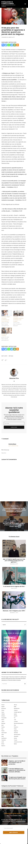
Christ (2, 710)
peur (2, 728)
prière (15, 728)
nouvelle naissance (18, 723)
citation (16, 710)
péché (2, 730)
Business (3, 708)
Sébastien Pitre (14, 378)
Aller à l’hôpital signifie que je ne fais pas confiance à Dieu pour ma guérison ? (14, 560)
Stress (15, 738)
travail (15, 740)
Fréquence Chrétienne (7, 2)
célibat (3, 714)
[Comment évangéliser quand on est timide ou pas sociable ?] (18, 313)
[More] (17, 45)
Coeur (2, 712)
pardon (3, 727)
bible (15, 706)
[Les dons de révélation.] (6, 330)
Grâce (2, 719)
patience (16, 727)
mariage (3, 723)
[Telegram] (11, 45)
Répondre (3, 453)
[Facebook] (3, 45)
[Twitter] (6, 45)
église (15, 743)
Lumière (16, 721)
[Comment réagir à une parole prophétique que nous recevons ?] (6, 313)
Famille (15, 715)
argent (3, 706)
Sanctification (17, 734)
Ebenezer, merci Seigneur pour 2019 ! (14, 611)
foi (14, 717)
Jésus (2, 721)
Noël (2, 725)
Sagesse (16, 730)
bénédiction (17, 708)
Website (14, 381)
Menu (25, 4)
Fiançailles (3, 717)
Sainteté (16, 732)
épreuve (3, 745)
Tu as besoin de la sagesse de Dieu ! (14, 586)
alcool (2, 704)
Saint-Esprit (4, 732)
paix (15, 725)
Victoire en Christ (18, 742)
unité (2, 742)
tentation (3, 740)
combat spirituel (18, 712)
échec (2, 743)
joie (15, 719)
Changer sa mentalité (7, 37)
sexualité (16, 736)
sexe (2, 736)
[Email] (14, 45)
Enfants (3, 715)
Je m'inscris (14, 832)
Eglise (15, 714)
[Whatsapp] (8, 45)
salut (2, 734)
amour (15, 704)
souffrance (3, 738)
